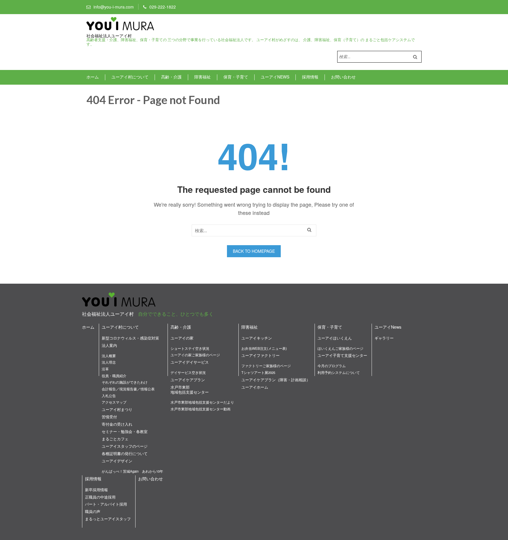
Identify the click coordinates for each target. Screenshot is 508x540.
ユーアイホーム (254, 387)
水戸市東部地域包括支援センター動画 (200, 409)
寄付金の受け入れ (117, 424)
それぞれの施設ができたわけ (125, 382)
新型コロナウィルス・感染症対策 (130, 338)
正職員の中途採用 (100, 497)
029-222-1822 (162, 7)
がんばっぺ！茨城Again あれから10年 (132, 471)
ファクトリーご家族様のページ (266, 365)
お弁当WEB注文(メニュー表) (264, 348)
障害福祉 (202, 77)
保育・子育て (235, 77)
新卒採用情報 (96, 489)
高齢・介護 (171, 77)
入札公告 (109, 395)
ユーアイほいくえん (334, 338)
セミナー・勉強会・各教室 (125, 431)
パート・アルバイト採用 (106, 504)
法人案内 (109, 345)
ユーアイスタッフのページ (125, 446)
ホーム (92, 77)
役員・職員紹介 (114, 375)
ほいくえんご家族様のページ (340, 348)
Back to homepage (254, 251)
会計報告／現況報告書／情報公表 (128, 389)
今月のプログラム (331, 365)
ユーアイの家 (182, 338)
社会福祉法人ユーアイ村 (109, 36)
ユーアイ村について (129, 77)
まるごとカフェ (115, 439)
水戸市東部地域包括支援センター (190, 389)
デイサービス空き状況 (188, 372)
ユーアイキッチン (256, 338)
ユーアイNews (275, 77)
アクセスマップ (114, 402)
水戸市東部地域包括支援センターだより (202, 402)
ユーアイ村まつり (117, 409)
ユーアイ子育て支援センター (342, 355)
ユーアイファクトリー (260, 355)
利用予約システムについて (338, 372)
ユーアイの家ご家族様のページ (195, 354)
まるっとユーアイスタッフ (108, 518)
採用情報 (310, 77)
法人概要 (109, 355)
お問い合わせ (343, 77)
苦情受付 (109, 416)
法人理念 (109, 362)
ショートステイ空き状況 (190, 348)
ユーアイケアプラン (188, 379)
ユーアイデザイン (117, 461)
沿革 (105, 369)
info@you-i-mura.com (113, 7)
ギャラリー (384, 338)
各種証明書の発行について (125, 453)
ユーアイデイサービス (190, 362)
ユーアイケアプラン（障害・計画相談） (275, 379)
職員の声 (92, 511)
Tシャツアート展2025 (258, 372)
